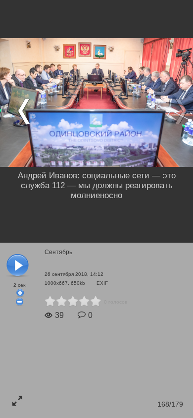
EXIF (102, 283)
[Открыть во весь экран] (17, 400)
